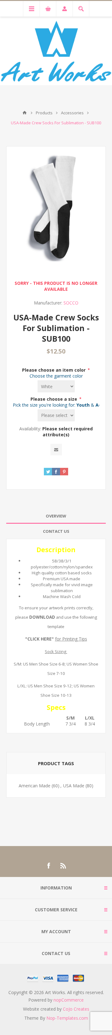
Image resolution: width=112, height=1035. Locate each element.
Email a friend (56, 449)
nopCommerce (69, 1000)
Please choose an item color (54, 370)
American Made (34, 786)
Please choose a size (54, 399)
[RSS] (63, 866)
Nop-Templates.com (67, 1018)
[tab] (56, 516)
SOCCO (70, 303)
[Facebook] (49, 866)
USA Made (73, 786)
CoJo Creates (76, 1009)
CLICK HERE (39, 639)
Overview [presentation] (56, 516)
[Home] (24, 113)
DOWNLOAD (42, 617)
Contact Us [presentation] (56, 531)
